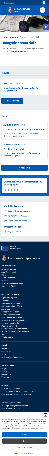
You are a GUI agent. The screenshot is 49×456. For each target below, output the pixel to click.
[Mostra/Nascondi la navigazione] (2, 9)
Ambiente (5, 300)
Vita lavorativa (7, 337)
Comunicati (6, 351)
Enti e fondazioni (8, 277)
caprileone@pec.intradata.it (16, 405)
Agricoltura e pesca (9, 297)
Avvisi (3, 354)
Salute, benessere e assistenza (14, 328)
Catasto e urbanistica (10, 311)
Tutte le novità (12, 100)
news (6, 83)
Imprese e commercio (10, 323)
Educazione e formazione (11, 317)
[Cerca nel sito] (42, 10)
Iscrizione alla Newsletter (11, 357)
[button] (46, 27)
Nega (24, 441)
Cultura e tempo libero (10, 314)
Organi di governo (8, 269)
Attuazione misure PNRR (11, 306)
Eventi (4, 371)
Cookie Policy (19, 453)
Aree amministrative (9, 272)
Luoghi (4, 368)
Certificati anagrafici (13, 149)
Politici (4, 280)
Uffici (3, 274)
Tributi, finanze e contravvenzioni (15, 331)
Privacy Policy (28, 453)
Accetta (24, 434)
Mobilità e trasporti (9, 325)
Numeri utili (6, 374)
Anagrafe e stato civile (14, 125)
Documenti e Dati (8, 286)
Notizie (4, 348)
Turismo (4, 334)
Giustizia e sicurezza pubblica (13, 320)
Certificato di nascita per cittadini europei (24, 129)
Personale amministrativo (12, 283)
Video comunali (7, 377)
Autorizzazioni (7, 308)
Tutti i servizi (24, 167)
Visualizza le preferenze (24, 447)
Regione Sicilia (9, 3)
